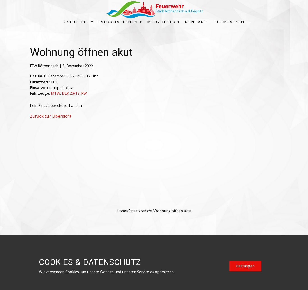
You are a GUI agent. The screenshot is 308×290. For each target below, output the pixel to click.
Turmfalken (229, 21)
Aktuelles (76, 21)
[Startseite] (154, 10)
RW (84, 93)
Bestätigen (245, 265)
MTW (55, 93)
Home (122, 210)
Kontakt (196, 21)
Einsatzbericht (140, 210)
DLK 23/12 (70, 93)
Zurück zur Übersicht (50, 116)
